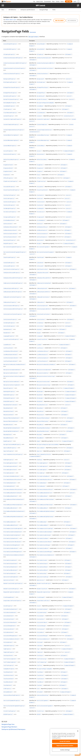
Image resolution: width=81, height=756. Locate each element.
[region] (65, 742)
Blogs (53, 1)
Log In (74, 1)
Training (57, 1)
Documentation (47, 1)
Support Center (39, 1)
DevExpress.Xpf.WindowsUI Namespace (13, 729)
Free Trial (68, 1)
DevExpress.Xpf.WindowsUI (28, 9)
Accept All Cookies (65, 741)
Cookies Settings (65, 750)
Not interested (72, 20)
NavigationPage (43, 9)
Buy (34, 1)
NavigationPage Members (9, 727)
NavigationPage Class (8, 724)
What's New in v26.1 (11, 19)
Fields (53, 9)
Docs (3, 9)
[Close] (77, 731)
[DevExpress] (6, 1)
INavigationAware (33, 36)
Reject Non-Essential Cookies (65, 745)
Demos (62, 1)
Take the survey (59, 20)
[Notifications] (78, 1)
